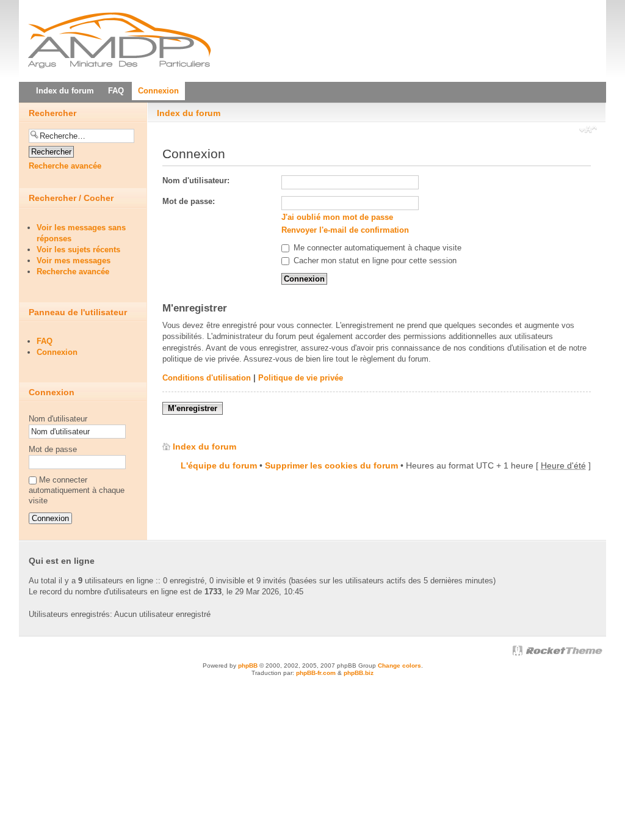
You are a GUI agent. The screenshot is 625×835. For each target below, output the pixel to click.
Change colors (399, 665)
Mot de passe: (188, 201)
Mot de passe (53, 449)
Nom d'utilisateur (58, 418)
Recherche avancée (65, 165)
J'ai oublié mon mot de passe (337, 217)
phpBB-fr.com (316, 672)
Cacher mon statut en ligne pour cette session (374, 260)
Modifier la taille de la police (588, 130)
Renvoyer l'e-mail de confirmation (345, 230)
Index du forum (188, 113)
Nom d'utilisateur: (195, 180)
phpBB (248, 665)
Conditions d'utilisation (206, 377)
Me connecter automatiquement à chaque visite (376, 247)
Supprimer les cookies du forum (331, 465)
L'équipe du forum (219, 465)
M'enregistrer (192, 408)
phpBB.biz (359, 672)
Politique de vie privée (300, 377)
